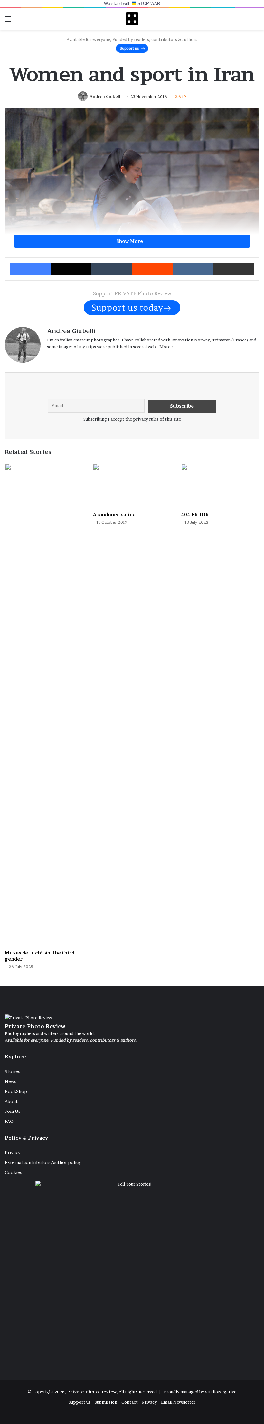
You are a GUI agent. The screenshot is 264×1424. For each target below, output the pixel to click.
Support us (79, 1402)
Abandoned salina (114, 514)
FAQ (9, 1121)
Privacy (12, 1152)
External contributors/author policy (43, 1162)
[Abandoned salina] (132, 486)
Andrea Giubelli (106, 96)
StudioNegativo (221, 1391)
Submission (106, 1402)
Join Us (13, 1111)
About (11, 1101)
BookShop (16, 1091)
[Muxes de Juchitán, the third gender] (44, 705)
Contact (129, 1402)
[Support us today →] (132, 307)
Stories (12, 1071)
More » (166, 346)
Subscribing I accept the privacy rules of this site (132, 419)
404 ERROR (195, 514)
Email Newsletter (178, 1402)
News (10, 1081)
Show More (130, 241)
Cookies (13, 1172)
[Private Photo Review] (132, 18)
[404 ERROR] (220, 486)
